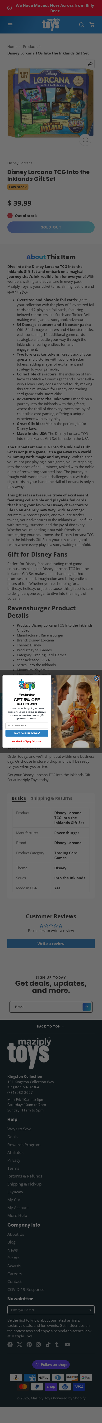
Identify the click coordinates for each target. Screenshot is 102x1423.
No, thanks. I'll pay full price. (26, 741)
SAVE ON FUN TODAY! (27, 733)
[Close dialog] (96, 678)
